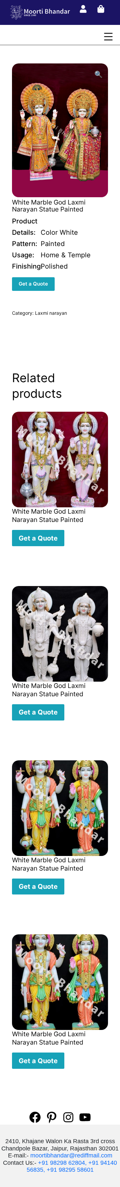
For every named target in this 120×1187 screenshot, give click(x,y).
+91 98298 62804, (62, 1162)
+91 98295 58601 (70, 1169)
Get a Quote (33, 284)
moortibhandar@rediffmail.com (71, 1155)
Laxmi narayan (51, 313)
